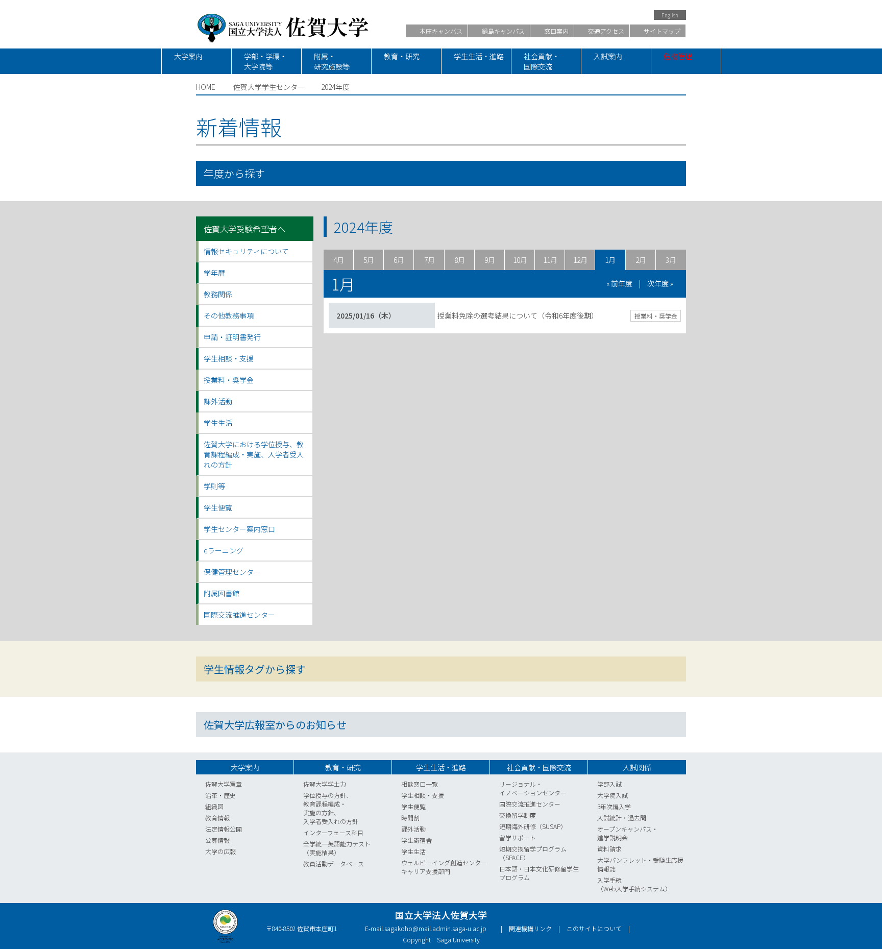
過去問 (637, 817)
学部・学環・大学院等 (265, 61)
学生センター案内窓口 (239, 529)
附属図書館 (221, 593)
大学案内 (188, 56)
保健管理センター (232, 572)
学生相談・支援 (422, 795)
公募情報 (217, 840)
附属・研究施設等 (332, 61)
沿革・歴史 (220, 795)
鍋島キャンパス (502, 31)
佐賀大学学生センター (269, 87)
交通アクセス (605, 31)
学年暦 (214, 272)
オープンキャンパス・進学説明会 (627, 833)
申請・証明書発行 (232, 337)
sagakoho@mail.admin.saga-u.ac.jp (435, 928)
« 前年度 (619, 283)
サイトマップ (661, 31)
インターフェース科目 (333, 832)
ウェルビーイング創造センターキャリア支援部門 (444, 866)
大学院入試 (612, 795)
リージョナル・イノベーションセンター (533, 788)
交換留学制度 (517, 815)
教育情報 (217, 817)
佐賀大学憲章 (223, 784)
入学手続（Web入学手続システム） (634, 884)
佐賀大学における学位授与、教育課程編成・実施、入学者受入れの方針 (254, 454)
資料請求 (609, 848)
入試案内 (608, 56)
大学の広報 (220, 851)
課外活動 (413, 828)
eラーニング (223, 550)
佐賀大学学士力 (324, 784)
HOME (205, 87)
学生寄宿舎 (416, 840)
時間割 (410, 817)
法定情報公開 (223, 828)
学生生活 (413, 851)
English (670, 15)
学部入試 (609, 784)
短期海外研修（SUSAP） (533, 826)
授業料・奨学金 (655, 315)
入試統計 (609, 817)
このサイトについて (594, 928)
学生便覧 (218, 507)
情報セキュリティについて (246, 251)
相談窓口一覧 (419, 784)
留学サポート (517, 837)
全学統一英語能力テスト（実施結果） (337, 848)
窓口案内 (556, 31)
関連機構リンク (530, 928)
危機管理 (678, 56)
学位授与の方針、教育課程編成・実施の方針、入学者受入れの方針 (330, 808)
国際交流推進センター (239, 615)
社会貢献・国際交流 (541, 61)
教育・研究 (402, 56)
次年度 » (660, 283)
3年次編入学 (614, 806)
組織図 (214, 806)
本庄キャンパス (440, 31)
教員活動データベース (333, 863)
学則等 (214, 486)
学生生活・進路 (479, 56)
